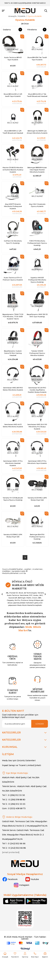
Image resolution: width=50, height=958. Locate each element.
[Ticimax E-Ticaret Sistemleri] (25, 949)
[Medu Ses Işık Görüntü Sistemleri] (25, 11)
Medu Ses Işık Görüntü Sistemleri (19, 760)
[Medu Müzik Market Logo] (25, 863)
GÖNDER (39, 724)
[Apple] (14, 901)
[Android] (36, 901)
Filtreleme (32, 29)
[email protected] (10, 852)
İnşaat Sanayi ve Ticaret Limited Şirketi (21, 765)
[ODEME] (27, 943)
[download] (25, 919)
